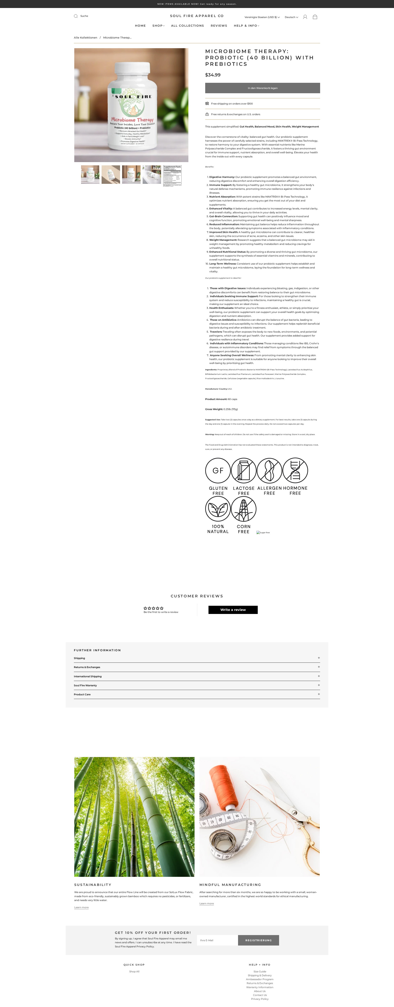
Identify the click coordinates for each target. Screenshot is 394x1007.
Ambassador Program (260, 979)
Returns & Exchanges (260, 983)
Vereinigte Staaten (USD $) (261, 17)
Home (140, 25)
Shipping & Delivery (260, 975)
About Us (260, 991)
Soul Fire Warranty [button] (85, 685)
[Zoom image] (131, 106)
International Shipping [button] (88, 676)
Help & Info (245, 25)
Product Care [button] (82, 694)
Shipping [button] (79, 658)
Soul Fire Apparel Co (197, 16)
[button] (85, 106)
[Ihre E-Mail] (217, 940)
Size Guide (260, 971)
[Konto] (305, 17)
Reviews (219, 25)
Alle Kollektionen (85, 37)
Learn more (81, 907)
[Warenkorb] (315, 17)
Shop (157, 25)
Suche (84, 15)
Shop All (134, 971)
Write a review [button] (233, 610)
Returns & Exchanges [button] (87, 667)
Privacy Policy (260, 998)
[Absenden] (78, 15)
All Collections (187, 25)
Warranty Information (259, 987)
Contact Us (260, 995)
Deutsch (290, 17)
